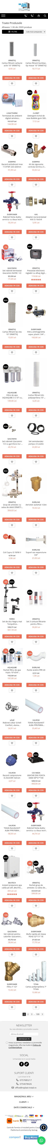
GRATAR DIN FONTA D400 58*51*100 (36, 776)
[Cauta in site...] (45, 15)
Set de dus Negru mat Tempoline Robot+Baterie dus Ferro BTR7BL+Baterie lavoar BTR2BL (12, 622)
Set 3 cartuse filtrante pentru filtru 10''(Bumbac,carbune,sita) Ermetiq (36, 622)
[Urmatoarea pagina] (42, 1014)
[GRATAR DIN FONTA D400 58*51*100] (36, 760)
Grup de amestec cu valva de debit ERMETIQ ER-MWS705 (12, 505)
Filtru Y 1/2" (12, 986)
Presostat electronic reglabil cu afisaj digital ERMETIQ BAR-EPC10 (36, 271)
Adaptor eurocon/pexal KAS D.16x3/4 (36, 218)
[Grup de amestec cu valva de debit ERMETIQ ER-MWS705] (12, 484)
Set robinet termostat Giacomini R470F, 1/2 (12, 271)
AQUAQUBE (12, 392)
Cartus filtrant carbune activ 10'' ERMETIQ (12, 64)
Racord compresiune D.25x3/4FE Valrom (12, 776)
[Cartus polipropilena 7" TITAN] (36, 971)
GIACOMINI (12, 268)
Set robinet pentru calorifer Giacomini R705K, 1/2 (12, 935)
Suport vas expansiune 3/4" (36, 553)
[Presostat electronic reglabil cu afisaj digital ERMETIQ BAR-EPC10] (36, 254)
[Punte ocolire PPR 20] (36, 656)
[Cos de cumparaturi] (39, 15)
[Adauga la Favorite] (12, 83)
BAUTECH (12, 883)
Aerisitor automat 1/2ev (36, 504)
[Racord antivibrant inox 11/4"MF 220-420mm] (12, 151)
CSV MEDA (36, 773)
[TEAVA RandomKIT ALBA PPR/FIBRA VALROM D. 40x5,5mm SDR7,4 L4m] (12, 812)
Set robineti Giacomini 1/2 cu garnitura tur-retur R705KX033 (12, 442)
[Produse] (3, 16)
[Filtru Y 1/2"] (12, 971)
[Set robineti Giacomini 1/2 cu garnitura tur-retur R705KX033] (12, 429)
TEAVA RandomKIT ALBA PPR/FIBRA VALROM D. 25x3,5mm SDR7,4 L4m (36, 723)
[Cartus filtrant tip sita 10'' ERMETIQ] (12, 312)
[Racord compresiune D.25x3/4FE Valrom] (12, 759)
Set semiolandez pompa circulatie (36, 442)
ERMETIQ (12, 60)
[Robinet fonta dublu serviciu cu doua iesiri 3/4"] (36, 812)
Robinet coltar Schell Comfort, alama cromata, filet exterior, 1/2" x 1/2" (12, 723)
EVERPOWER (12, 214)
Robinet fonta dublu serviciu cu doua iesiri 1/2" (12, 218)
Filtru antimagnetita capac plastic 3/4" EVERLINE (36, 333)
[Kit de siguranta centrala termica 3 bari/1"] (36, 150)
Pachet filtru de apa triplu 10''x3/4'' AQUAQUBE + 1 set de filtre (12, 671)
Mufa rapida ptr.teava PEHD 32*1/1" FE (36, 935)
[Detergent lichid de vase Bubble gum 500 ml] (36, 100)
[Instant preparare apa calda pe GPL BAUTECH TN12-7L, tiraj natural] (12, 867)
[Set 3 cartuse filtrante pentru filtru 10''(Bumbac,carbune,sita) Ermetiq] (36, 597)
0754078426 (25, 1084)
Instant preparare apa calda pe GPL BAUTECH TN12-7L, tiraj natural (12, 886)
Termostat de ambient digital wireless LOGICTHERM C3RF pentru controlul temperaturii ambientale (12, 116)
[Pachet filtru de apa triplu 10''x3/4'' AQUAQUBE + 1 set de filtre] (12, 656)
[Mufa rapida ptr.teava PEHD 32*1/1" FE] (36, 920)
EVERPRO (12, 162)
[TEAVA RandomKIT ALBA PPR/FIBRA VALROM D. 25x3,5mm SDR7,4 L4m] (36, 707)
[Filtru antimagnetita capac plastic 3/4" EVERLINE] (36, 312)
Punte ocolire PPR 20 (36, 670)
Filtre (13, 31)
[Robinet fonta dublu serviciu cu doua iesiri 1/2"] (12, 201)
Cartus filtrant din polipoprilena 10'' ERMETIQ (36, 396)
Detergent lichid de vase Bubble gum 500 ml (36, 116)
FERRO (12, 619)
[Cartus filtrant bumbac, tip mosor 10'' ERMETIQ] (36, 48)
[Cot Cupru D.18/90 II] (12, 539)
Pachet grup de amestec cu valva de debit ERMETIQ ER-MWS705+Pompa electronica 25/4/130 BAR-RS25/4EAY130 (36, 886)
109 (37, 1014)
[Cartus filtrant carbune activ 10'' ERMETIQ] (12, 48)
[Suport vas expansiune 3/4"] (36, 539)
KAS (36, 214)
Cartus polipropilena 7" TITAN (36, 987)
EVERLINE (36, 502)
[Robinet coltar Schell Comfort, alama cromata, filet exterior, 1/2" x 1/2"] (12, 707)
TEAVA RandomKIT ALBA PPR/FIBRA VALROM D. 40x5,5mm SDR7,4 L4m (12, 829)
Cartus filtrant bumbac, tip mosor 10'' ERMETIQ (36, 64)
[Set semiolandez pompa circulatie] (36, 429)
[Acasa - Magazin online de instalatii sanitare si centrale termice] (24, 6)
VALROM (36, 720)
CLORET (36, 113)
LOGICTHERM (12, 113)
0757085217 (25, 1080)
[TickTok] (26, 1064)
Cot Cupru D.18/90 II (12, 552)
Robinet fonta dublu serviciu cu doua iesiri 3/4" (36, 829)
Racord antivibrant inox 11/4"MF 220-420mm (12, 165)
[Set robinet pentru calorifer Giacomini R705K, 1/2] (12, 920)
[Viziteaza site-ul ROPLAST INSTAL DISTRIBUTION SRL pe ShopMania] (31, 1137)
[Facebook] (21, 1064)
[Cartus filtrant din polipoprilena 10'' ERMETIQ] (36, 374)
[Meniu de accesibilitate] (43, 1127)
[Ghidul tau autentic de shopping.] (15, 1137)
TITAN (36, 984)
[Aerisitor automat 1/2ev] (36, 483)
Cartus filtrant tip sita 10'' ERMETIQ (12, 333)
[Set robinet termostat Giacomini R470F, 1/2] (12, 254)
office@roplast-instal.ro (25, 1087)
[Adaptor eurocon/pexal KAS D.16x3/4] (36, 201)
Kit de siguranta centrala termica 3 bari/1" (36, 165)
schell (12, 720)
